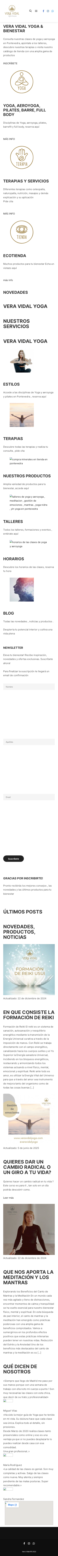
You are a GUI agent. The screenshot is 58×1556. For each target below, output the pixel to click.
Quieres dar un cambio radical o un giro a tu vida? (27, 1167)
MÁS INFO (9, 138)
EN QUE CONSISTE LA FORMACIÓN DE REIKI (28, 1014)
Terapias (13, 438)
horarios (13, 558)
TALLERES (13, 521)
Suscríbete (13, 858)
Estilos (11, 384)
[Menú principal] (36, 11)
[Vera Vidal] (12, 11)
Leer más (8, 1197)
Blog (8, 613)
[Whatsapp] (53, 11)
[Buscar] (30, 11)
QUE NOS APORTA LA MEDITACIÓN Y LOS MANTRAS (28, 1277)
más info (8, 280)
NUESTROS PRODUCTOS (27, 475)
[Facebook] (43, 11)
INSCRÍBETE (10, 63)
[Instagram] (48, 11)
